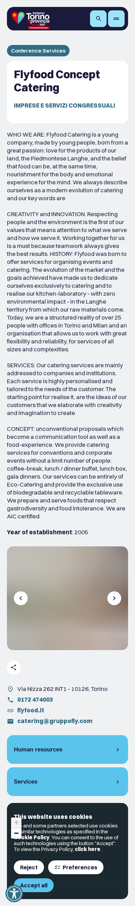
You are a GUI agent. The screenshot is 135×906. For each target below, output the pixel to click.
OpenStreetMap (90, 886)
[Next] (114, 598)
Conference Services (38, 51)
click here (87, 849)
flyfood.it (30, 710)
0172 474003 (35, 699)
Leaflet (65, 886)
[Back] (21, 598)
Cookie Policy (32, 837)
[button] (16, 822)
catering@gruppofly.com (54, 720)
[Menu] (116, 18)
